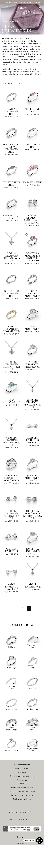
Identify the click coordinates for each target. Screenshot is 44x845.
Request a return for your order (22, 791)
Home (4, 21)
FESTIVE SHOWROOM (21, 812)
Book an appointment (22, 799)
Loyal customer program (22, 795)
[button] (9, 6)
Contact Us (22, 780)
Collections (13, 21)
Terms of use (22, 784)
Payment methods (22, 764)
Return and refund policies (22, 787)
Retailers (22, 772)
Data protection (22, 768)
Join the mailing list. (21, 820)
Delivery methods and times (22, 776)
